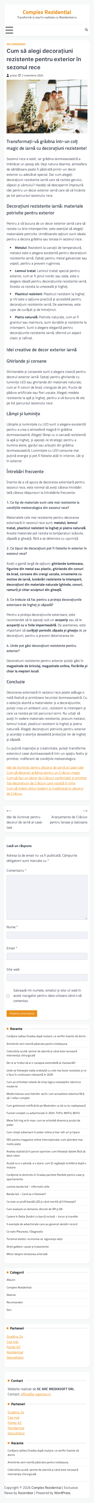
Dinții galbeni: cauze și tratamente (28, 1246)
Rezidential (15, 1352)
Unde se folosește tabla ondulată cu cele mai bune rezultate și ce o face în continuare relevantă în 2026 (46, 1072)
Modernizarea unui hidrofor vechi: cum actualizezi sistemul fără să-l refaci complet (45, 1096)
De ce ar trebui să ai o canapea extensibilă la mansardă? (41, 1063)
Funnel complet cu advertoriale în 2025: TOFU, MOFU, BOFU (43, 1113)
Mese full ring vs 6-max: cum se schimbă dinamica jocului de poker (43, 1122)
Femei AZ (14, 1347)
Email (12, 948)
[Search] (86, 30)
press (13, 75)
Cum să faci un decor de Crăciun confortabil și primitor (47, 777)
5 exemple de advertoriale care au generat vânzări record (42, 1224)
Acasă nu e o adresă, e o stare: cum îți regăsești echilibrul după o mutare (46, 1165)
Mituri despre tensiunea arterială (27, 1254)
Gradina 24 (15, 1336)
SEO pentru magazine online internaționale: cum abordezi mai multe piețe (45, 1141)
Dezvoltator (15, 1357)
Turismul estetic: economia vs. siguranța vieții (35, 1239)
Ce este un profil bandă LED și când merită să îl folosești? (41, 1201)
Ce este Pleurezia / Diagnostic (25, 1231)
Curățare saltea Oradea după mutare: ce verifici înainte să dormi (46, 1036)
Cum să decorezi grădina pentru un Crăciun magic (43, 772)
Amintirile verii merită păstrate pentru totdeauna (37, 1044)
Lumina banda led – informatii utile (28, 1186)
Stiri (9, 1310)
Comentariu (16, 870)
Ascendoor (25, 1492)
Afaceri (11, 1279)
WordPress (62, 1492)
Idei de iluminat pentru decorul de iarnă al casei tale (45, 767)
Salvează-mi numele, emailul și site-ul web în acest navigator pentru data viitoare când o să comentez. (47, 995)
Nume (12, 927)
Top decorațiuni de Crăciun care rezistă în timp (41, 783)
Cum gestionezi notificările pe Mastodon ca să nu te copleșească (46, 1105)
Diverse (11, 1295)
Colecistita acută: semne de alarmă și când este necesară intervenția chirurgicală (42, 1053)
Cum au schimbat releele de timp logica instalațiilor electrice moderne (44, 1084)
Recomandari (16, 44)
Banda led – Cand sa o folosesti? (26, 1194)
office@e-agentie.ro (35, 1394)
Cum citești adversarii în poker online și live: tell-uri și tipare (43, 1132)
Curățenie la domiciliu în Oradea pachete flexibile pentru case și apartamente (45, 1176)
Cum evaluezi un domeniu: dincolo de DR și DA (35, 1209)
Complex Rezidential (47, 12)
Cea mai (12, 1341)
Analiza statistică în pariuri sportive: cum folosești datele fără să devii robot (46, 1153)
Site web (13, 969)
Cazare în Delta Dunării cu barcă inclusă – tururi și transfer (42, 1216)
